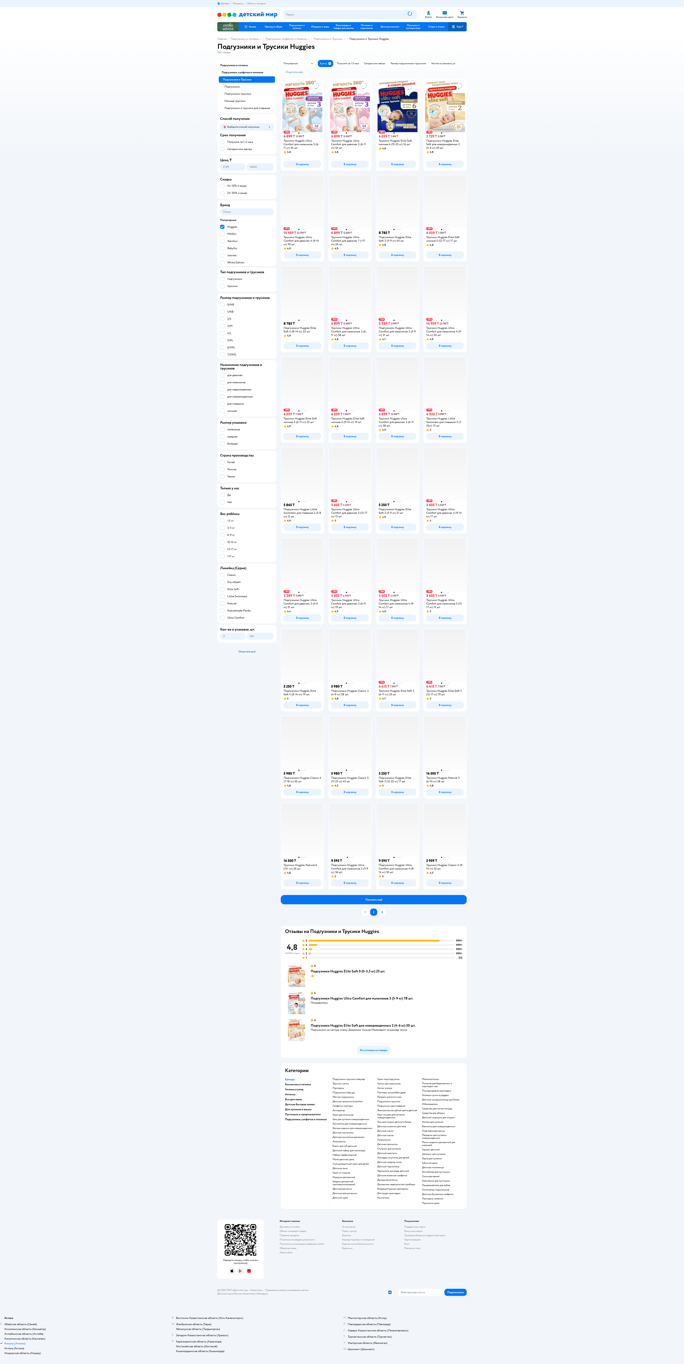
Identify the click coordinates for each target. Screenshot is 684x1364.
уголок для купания (432, 1122)
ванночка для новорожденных (438, 1126)
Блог (407, 1243)
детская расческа (342, 1188)
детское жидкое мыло (389, 1162)
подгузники (384, 1139)
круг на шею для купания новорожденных (391, 1116)
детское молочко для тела (391, 1126)
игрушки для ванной (344, 1177)
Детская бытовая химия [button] (300, 1104)
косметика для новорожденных (350, 1123)
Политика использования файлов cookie (302, 1243)
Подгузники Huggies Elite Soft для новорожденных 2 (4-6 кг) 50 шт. (363, 1025)
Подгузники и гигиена (244, 39)
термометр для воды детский (393, 1171)
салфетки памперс (343, 1106)
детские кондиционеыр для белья (440, 1099)
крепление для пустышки (436, 1180)
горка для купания (432, 1158)
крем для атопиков (343, 1114)
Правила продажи (289, 1235)
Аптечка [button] (290, 1094)
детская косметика (343, 1132)
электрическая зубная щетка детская (397, 1110)
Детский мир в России (229, 1293)
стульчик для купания (389, 1148)
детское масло (385, 1135)
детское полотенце (433, 1167)
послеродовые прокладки (436, 1090)
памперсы (338, 1088)
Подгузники (232, 86)
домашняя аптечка (387, 1180)
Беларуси (263, 1293)
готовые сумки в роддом (435, 1095)
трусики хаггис (341, 1083)
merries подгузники (343, 1097)
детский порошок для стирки (438, 1117)
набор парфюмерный (345, 1155)
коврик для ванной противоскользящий (344, 1183)
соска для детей (430, 1176)
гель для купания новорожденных (351, 1119)
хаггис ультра (384, 1088)
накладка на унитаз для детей (393, 1157)
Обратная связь (288, 1248)
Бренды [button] (290, 1079)
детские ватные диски (345, 1193)
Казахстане (249, 1293)
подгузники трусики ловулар (349, 1079)
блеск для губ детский (345, 1146)
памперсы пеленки (432, 1198)
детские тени (340, 1168)
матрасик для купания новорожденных (434, 1136)
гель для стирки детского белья (394, 1122)
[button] (457, 26)
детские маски (385, 1131)
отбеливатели (430, 1104)
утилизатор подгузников (435, 1189)
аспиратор (339, 1110)
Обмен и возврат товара (293, 1231)
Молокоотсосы (430, 1079)
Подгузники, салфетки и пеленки (286, 39)
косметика (383, 1197)
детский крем (340, 1197)
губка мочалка (429, 1163)
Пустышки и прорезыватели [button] (303, 1114)
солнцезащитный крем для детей (351, 1163)
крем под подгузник (388, 1079)
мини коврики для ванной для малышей (438, 1144)
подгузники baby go (344, 1092)
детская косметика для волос (349, 1137)
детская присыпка (387, 1144)
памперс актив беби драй (391, 1092)
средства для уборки (433, 1113)
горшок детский (431, 1149)
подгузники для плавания (391, 1106)
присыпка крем (430, 1203)
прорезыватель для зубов (436, 1185)
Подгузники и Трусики (328, 39)
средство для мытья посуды (437, 1108)
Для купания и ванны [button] (298, 1109)
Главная (222, 39)
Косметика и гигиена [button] (298, 1084)
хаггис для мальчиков (389, 1083)
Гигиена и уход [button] (294, 1089)
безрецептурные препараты (392, 1188)
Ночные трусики (234, 101)
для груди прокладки (388, 1193)
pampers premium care (389, 1097)
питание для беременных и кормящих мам (437, 1085)
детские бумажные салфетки (438, 1194)
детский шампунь (387, 1153)
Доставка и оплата (290, 1226)
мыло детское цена (343, 1159)
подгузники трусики (388, 1101)
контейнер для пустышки (436, 1172)
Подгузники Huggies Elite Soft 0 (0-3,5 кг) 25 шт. (348, 971)
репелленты (339, 1141)
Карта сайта (286, 1252)
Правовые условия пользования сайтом (287, 1290)
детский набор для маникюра (349, 1150)
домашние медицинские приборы (396, 1184)
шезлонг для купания (433, 1154)
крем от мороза (341, 1172)
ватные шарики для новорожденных (352, 1128)
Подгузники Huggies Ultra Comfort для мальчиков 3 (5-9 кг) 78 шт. (362, 998)
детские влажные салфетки (392, 1175)
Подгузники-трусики (237, 94)
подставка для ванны (433, 1131)
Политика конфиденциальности (297, 1239)
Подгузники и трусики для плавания (247, 108)
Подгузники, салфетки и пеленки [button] (306, 1119)
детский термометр (388, 1166)
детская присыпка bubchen (348, 1101)
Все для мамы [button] (293, 1099)
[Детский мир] (247, 15)
